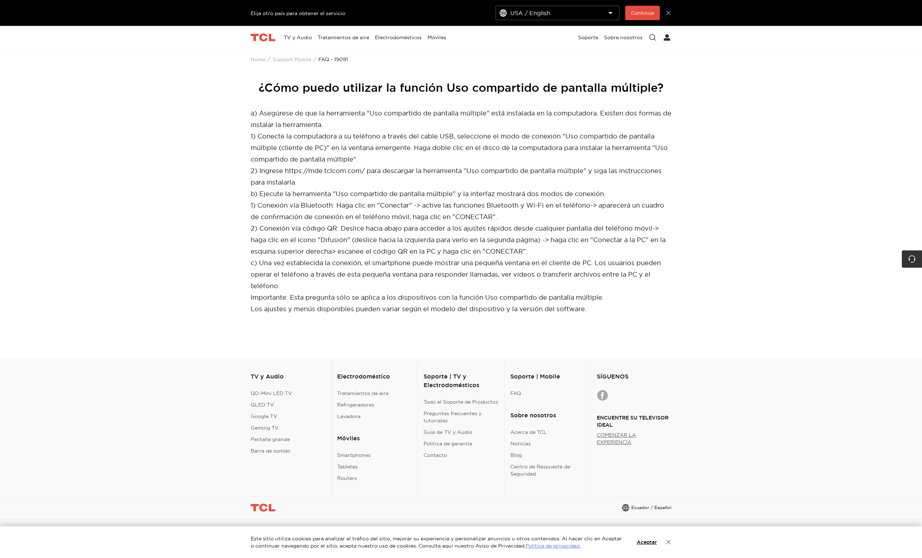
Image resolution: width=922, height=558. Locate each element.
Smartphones (354, 455)
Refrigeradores (355, 405)
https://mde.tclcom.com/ (325, 171)
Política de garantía (448, 443)
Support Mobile (292, 59)
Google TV (264, 416)
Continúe (642, 13)
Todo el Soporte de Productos (461, 402)
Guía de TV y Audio (448, 432)
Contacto (435, 455)
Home (258, 59)
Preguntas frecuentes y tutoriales (453, 417)
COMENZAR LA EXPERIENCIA (616, 438)
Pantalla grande (270, 439)
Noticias (520, 443)
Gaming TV (265, 428)
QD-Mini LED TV (271, 393)
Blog (516, 455)
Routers (347, 478)
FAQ (515, 393)
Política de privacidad (552, 546)
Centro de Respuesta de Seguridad (540, 470)
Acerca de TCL (528, 432)
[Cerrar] (668, 542)
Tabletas (347, 466)
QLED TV (262, 405)
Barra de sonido (270, 451)
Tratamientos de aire (363, 393)
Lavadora (349, 416)
